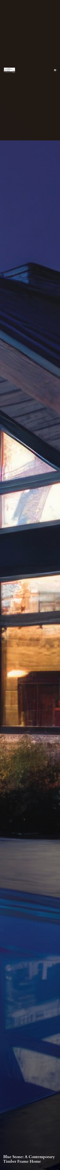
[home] (9, 70)
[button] (55, 70)
